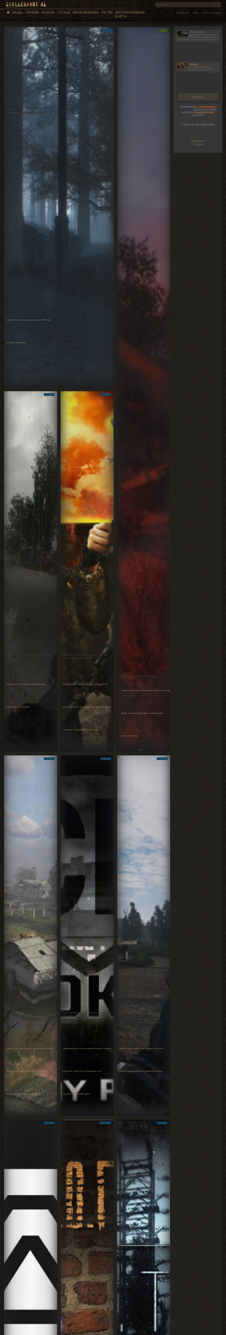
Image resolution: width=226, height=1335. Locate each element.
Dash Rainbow (185, 109)
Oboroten (198, 109)
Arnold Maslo (210, 109)
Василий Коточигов (204, 112)
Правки (32, 12)
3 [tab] (146, 750)
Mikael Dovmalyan (188, 107)
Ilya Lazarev (197, 115)
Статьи (63, 12)
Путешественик (207, 107)
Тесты (107, 12)
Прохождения (85, 12)
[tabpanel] (143, 389)
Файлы (48, 12)
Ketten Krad (187, 112)
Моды (17, 12)
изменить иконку (182, 33)
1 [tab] (140, 750)
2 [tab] (143, 750)
